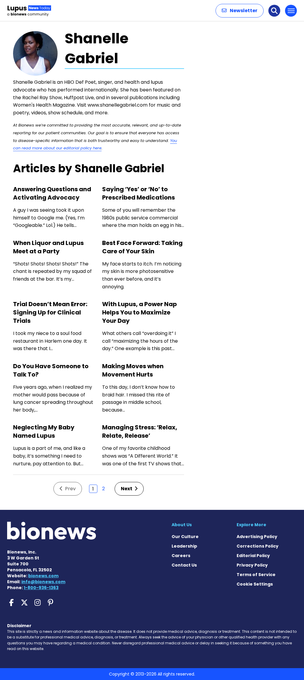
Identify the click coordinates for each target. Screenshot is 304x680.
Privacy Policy (252, 565)
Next (127, 488)
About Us (182, 525)
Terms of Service (256, 575)
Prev (70, 488)
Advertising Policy (257, 537)
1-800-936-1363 (41, 588)
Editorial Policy (253, 556)
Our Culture (185, 537)
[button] (240, 11)
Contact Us (184, 565)
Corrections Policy (257, 546)
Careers (181, 556)
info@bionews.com (43, 582)
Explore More (251, 525)
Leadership (184, 546)
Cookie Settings (255, 584)
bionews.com (43, 576)
